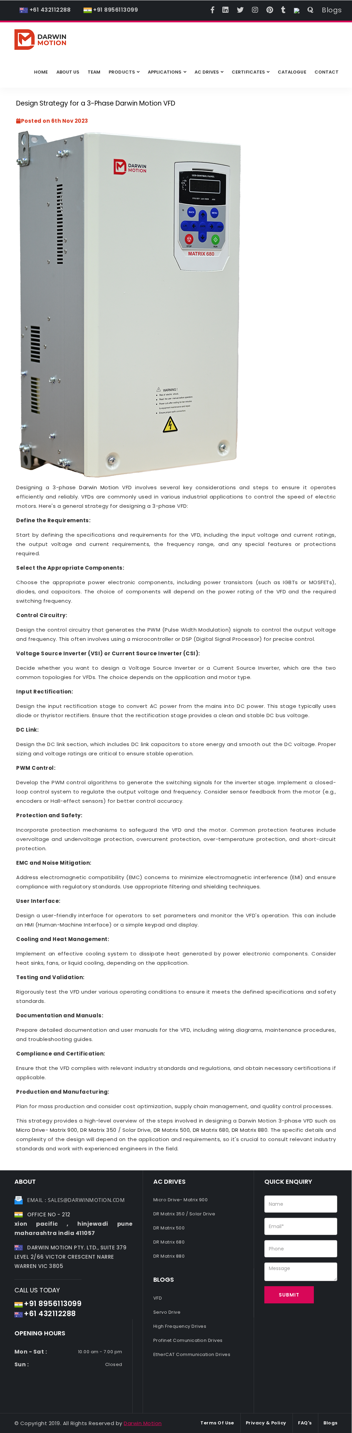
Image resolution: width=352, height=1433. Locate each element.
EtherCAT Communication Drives (192, 1354)
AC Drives (207, 72)
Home (41, 72)
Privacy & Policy (266, 1423)
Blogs (332, 10)
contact (327, 72)
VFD (157, 1298)
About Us (67, 72)
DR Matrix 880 (250, 1130)
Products (122, 72)
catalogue (292, 72)
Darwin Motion (99, 487)
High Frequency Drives (180, 1326)
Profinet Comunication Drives (188, 1340)
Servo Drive (167, 1312)
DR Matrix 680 (211, 1130)
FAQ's (305, 1423)
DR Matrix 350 (98, 1130)
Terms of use (217, 1423)
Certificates (248, 72)
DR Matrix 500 (172, 1130)
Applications (165, 72)
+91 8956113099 (115, 10)
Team (94, 72)
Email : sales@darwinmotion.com (76, 1199)
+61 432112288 (49, 10)
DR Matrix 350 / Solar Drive (184, 1214)
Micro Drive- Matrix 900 (46, 1130)
